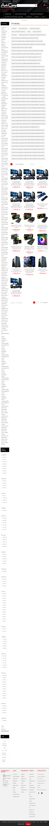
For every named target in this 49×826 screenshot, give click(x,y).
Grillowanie (3, 46)
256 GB (5, 641)
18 (41, 302)
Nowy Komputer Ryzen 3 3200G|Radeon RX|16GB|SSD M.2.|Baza (4, 59)
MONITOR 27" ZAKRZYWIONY (5, 708)
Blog (14, 789)
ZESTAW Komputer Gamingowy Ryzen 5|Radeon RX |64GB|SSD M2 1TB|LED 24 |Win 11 (29, 183)
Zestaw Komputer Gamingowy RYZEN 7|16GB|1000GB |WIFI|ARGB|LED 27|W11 (4, 399)
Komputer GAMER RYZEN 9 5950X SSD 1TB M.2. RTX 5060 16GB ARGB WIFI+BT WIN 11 (4, 291)
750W (4, 542)
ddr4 (5, 747)
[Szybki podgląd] (12, 178)
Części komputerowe (4, 30)
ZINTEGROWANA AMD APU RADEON (5, 518)
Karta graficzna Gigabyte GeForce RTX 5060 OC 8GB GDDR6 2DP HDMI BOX (29, 248)
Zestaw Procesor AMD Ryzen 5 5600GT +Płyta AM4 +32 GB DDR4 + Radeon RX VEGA (4, 440)
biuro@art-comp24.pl (6, 1)
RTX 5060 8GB (5, 529)
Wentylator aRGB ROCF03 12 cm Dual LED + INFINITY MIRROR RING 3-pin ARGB (4, 96)
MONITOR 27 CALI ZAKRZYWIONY (5, 561)
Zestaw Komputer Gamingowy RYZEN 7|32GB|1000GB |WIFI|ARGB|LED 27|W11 (4, 387)
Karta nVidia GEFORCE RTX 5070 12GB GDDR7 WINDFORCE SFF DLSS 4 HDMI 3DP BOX (42, 227)
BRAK (5, 558)
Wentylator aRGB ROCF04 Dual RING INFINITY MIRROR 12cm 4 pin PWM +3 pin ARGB (4, 79)
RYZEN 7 (5, 485)
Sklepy (14, 787)
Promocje (15, 774)
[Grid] (11, 164)
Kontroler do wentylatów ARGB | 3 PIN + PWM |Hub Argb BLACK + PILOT (4, 123)
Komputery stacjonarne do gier (32, 792)
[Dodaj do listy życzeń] (17, 178)
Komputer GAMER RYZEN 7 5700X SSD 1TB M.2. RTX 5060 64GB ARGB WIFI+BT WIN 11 (4, 311)
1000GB (5, 510)
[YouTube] (40, 793)
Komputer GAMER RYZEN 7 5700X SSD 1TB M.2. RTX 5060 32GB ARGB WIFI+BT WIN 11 (4, 321)
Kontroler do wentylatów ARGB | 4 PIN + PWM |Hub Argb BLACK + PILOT (4, 115)
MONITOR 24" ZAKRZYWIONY (5, 556)
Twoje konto (41, 770)
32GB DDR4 (5, 602)
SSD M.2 (5, 631)
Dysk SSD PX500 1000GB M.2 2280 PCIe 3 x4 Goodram (42, 205)
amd (5, 741)
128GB (5, 639)
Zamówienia (39, 778)
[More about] (2, 747)
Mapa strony (15, 785)
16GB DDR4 (5, 596)
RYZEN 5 (5, 483)
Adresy (38, 785)
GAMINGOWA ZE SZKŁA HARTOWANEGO (5, 571)
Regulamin (23, 781)
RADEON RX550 (5, 520)
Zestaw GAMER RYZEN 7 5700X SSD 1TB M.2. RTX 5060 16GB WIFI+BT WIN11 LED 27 (4, 251)
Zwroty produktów (41, 776)
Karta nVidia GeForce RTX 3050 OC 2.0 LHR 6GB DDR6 (29, 226)
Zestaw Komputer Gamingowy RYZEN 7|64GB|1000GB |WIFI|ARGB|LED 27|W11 (4, 376)
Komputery (3, 27)
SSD (4, 629)
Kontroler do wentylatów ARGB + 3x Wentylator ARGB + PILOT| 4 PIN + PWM (4, 68)
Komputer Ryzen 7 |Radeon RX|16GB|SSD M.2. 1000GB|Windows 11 (4, 331)
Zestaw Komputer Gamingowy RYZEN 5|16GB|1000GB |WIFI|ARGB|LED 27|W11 (4, 364)
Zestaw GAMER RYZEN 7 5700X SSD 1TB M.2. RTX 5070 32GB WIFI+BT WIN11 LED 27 (4, 172)
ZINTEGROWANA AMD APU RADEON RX (5, 667)
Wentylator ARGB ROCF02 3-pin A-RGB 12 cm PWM (4, 88)
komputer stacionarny (4, 754)
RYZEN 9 (5, 487)
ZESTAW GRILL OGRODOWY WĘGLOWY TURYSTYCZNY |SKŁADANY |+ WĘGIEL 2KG (4, 261)
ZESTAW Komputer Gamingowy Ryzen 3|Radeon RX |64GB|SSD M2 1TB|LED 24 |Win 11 (29, 205)
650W (5, 539)
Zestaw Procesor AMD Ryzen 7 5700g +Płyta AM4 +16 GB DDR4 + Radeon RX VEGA (4, 410)
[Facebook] (38, 793)
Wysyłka (22, 774)
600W (5, 546)
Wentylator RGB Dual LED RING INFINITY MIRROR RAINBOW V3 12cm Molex (42, 247)
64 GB (5, 502)
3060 (6, 750)
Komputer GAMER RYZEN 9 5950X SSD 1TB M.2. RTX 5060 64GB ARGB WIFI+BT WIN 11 (4, 271)
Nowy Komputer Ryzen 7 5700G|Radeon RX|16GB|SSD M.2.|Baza (4, 51)
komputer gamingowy (4, 744)
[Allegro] (42, 793)
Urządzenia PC (32, 816)
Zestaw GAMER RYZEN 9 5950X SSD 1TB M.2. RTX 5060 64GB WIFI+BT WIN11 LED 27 (4, 192)
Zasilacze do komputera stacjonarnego (32, 812)
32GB (5, 500)
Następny (45, 302)
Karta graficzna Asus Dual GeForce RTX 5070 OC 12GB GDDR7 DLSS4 (16, 247)
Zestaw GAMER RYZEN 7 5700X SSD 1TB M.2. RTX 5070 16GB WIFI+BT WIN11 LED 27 (4, 212)
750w (4, 691)
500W (5, 537)
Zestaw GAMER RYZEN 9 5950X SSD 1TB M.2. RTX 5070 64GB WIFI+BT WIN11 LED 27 (4, 142)
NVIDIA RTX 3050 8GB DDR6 (5, 656)
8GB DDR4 (5, 593)
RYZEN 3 (5, 481)
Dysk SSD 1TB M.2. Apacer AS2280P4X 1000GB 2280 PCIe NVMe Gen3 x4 (4, 132)
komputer (4, 757)
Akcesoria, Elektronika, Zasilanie (3, 37)
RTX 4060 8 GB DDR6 (5, 658)
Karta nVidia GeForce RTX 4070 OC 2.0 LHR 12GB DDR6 (16, 226)
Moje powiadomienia (41, 789)
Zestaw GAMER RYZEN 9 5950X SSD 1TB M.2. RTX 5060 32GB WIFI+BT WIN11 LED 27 (4, 202)
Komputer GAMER (4, 760)
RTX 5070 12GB (5, 527)
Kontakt (14, 783)
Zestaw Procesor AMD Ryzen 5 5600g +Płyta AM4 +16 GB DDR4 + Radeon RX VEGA (4, 430)
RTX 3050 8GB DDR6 (5, 522)
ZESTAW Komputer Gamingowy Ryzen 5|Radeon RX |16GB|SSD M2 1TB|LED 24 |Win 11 (16, 205)
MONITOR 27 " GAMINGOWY (5, 563)
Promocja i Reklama (3, 43)
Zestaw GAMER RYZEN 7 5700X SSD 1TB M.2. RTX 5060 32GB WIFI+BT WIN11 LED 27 (4, 241)
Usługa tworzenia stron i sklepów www (16, 794)
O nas (22, 783)
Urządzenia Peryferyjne (3, 33)
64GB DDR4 (5, 612)
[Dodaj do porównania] (20, 178)
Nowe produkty (16, 776)
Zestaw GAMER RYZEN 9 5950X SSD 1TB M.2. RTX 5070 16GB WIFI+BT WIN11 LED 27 (4, 182)
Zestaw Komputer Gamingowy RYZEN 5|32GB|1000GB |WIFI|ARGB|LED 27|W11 (4, 353)
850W (4, 544)
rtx (2, 750)
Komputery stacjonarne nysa (31, 776)
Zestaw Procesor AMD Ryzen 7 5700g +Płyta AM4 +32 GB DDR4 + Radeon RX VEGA (4, 420)
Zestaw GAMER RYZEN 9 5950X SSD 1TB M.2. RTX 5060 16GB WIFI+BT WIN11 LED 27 (4, 222)
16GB (5, 497)
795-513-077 (15, 1)
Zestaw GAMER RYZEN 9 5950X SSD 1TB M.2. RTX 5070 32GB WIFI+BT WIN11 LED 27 (4, 152)
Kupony (39, 787)
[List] (13, 164)
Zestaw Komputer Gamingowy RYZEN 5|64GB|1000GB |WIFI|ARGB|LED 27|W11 (4, 341)
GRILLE (2, 41)
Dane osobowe (40, 774)
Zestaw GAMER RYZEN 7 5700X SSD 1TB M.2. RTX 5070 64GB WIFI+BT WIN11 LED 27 (4, 162)
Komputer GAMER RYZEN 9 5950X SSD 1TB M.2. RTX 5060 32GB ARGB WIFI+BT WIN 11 (4, 281)
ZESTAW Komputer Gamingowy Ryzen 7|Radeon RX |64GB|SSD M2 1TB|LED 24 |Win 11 (16, 183)
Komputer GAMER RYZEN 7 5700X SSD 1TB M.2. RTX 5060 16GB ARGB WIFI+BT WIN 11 (4, 301)
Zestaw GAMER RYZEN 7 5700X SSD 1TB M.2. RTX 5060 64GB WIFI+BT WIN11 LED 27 (4, 232)
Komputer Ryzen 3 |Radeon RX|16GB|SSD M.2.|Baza (42, 270)
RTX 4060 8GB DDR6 (5, 525)
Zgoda (28, 824)
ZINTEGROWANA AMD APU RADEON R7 (5, 665)
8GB (4, 495)
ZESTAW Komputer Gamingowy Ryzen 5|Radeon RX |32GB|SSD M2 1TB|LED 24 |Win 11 (42, 183)
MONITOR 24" (5, 554)
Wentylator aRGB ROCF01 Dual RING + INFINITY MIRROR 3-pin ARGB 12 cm (4, 106)
